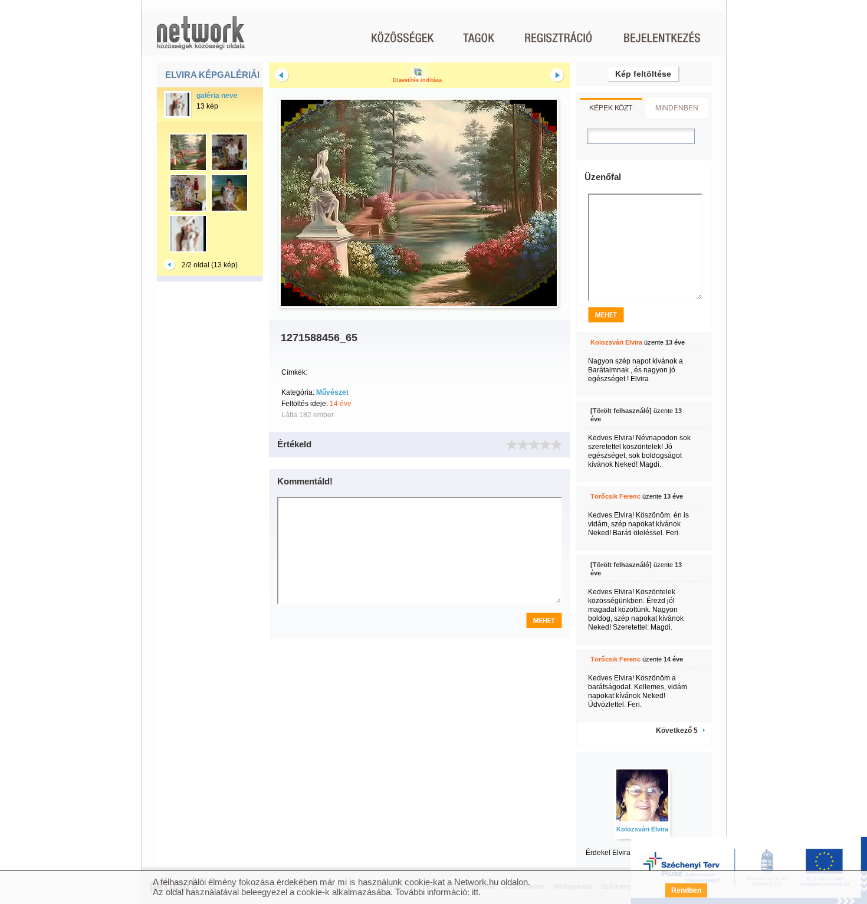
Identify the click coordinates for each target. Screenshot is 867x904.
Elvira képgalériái (212, 75)
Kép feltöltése (643, 73)
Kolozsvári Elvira (616, 342)
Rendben (686, 890)
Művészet (332, 392)
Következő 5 (677, 730)
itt (475, 892)
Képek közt (610, 107)
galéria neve (217, 95)
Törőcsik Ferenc (615, 496)
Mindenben (676, 107)
